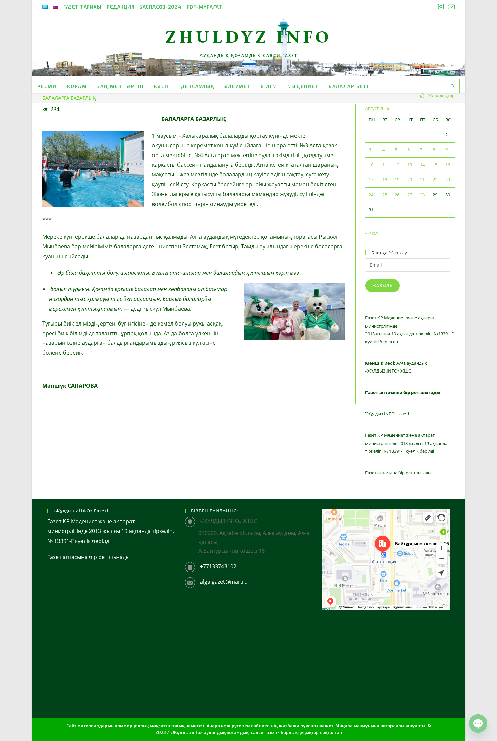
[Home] (422, 96)
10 (371, 165)
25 (384, 195)
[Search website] (452, 86)
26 (397, 195)
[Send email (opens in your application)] (450, 7)
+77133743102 (218, 566)
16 (447, 165)
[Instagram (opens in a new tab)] (441, 6)
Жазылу (382, 285)
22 (435, 179)
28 (422, 195)
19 (397, 179)
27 (409, 195)
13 (409, 165)
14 (422, 165)
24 (371, 195)
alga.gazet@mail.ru (224, 581)
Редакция (120, 7)
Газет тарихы (82, 7)
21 (422, 179)
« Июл (371, 233)
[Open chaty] (478, 723)
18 (384, 179)
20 (409, 179)
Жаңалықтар (441, 96)
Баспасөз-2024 (160, 7)
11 (384, 165)
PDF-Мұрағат (204, 7)
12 (397, 165)
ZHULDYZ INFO (249, 37)
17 (371, 179)
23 (447, 179)
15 (435, 165)
